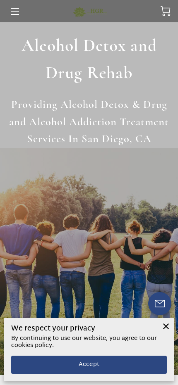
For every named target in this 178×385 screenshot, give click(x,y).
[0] (166, 11)
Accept (89, 364)
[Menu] (14, 11)
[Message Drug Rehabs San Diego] (159, 303)
